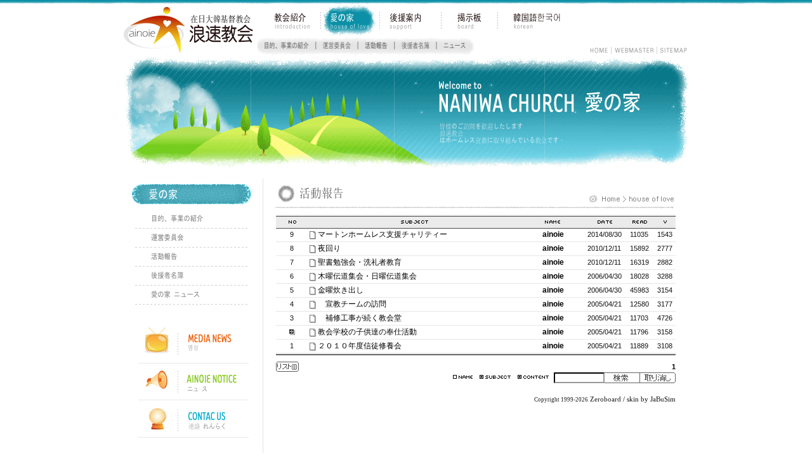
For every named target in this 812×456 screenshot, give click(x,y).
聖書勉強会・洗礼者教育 (360, 262)
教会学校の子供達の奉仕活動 (367, 331)
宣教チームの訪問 (356, 304)
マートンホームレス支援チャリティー (382, 234)
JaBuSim (663, 399)
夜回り (329, 248)
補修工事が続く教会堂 (367, 318)
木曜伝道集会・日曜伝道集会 (367, 276)
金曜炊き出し (340, 290)
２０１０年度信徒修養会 (360, 345)
